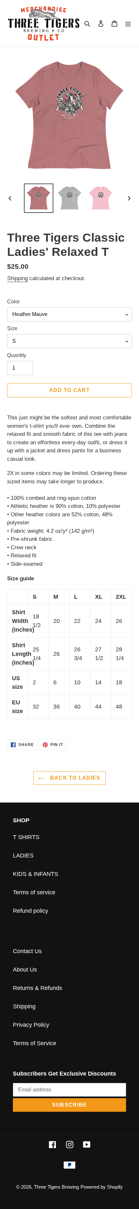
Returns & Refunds (37, 988)
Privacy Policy (31, 1025)
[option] (38, 198)
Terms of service (34, 892)
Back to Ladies (74, 778)
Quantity (16, 355)
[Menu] (128, 23)
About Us (25, 969)
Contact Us (27, 951)
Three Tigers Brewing (56, 1187)
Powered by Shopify (101, 1187)
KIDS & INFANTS (35, 874)
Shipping (17, 278)
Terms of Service (34, 1043)
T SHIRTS (26, 837)
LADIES (23, 855)
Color (13, 301)
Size (12, 328)
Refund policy (30, 911)
